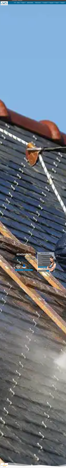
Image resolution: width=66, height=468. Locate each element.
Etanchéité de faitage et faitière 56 (62, 2)
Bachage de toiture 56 (18, 2)
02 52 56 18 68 (15, 0)
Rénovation (24, 254)
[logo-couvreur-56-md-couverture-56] (4, 3)
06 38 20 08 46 (20, 0)
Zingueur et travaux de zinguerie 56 (51, 2)
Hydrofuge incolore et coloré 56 (23, 2)
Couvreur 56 (15, 2)
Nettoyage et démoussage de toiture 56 (45, 2)
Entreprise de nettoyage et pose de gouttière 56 (38, 2)
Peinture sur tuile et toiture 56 (57, 2)
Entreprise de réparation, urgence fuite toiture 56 (30, 2)
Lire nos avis (4, 466)
